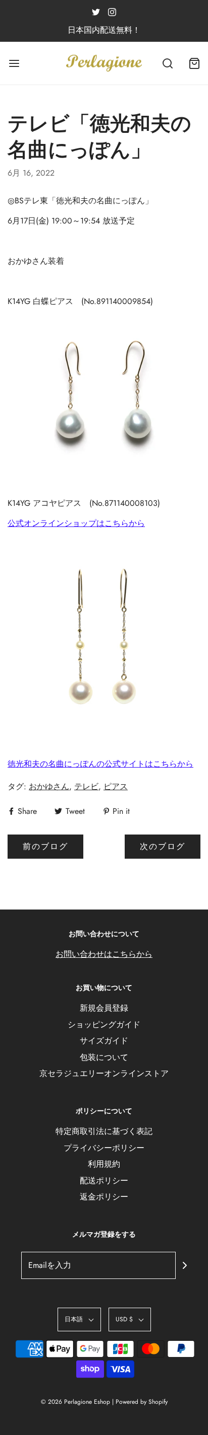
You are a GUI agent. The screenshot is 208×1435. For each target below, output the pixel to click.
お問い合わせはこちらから (104, 954)
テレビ (86, 786)
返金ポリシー (104, 1196)
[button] (79, 1319)
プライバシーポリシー (104, 1148)
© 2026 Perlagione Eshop (75, 1401)
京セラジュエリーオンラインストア (104, 1073)
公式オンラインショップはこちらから (76, 523)
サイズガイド (104, 1040)
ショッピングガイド (104, 1024)
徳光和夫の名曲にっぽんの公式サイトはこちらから (100, 764)
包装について (104, 1057)
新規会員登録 (104, 1008)
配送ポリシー (104, 1180)
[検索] (167, 63)
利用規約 (104, 1164)
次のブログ (162, 846)
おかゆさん (49, 786)
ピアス (115, 786)
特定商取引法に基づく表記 (104, 1131)
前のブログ (45, 846)
